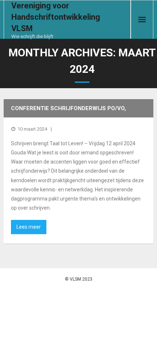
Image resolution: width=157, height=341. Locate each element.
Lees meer (28, 227)
